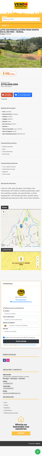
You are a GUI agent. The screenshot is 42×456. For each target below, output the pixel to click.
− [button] (3, 215)
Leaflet (26, 246)
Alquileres (7, 408)
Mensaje (6, 328)
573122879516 (21, 299)
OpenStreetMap (37, 246)
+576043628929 (8, 388)
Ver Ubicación (17, 263)
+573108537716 (8, 383)
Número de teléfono (9, 322)
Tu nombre (6, 311)
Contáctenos (8, 410)
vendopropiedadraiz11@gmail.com (22, 301)
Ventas (6, 405)
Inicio (5, 402)
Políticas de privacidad (11, 413)
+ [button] (3, 212)
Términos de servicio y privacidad (27, 345)
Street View (10, 73)
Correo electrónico (9, 316)
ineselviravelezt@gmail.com (11, 393)
